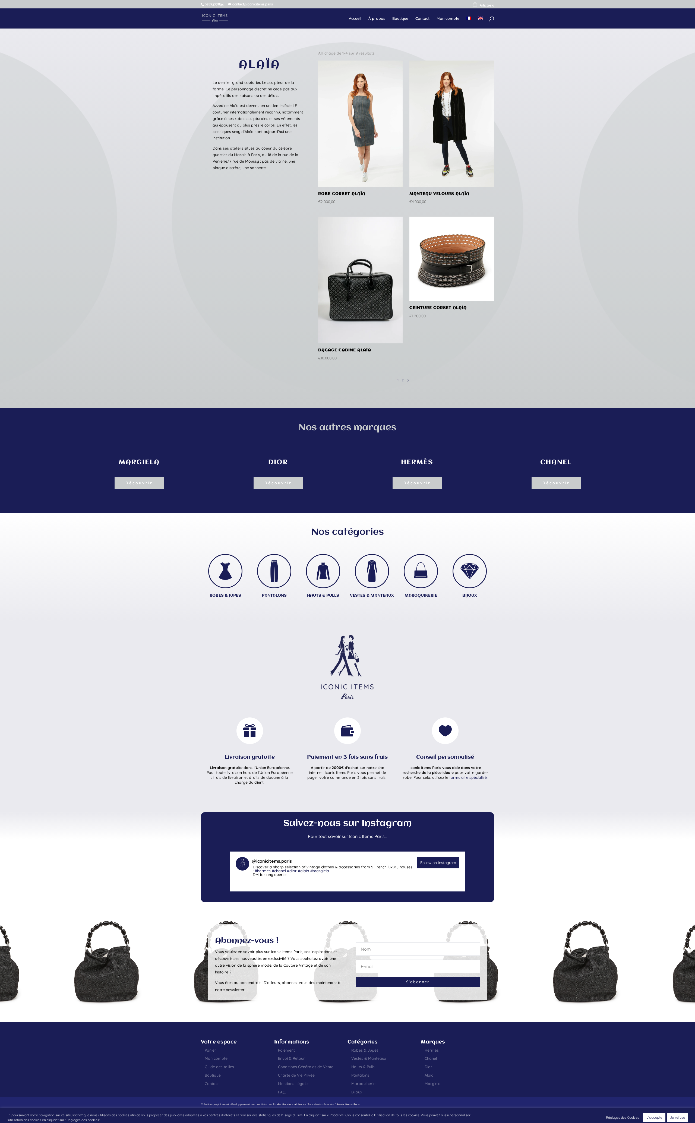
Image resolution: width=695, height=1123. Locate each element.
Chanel (431, 1058)
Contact (422, 19)
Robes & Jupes (364, 1050)
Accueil (355, 19)
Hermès (432, 1050)
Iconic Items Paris (348, 1104)
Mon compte (448, 19)
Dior (428, 1066)
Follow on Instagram (438, 862)
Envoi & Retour (291, 1058)
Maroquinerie (363, 1083)
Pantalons (360, 1075)
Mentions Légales (293, 1083)
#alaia (303, 870)
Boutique (400, 19)
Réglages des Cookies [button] (622, 1117)
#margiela (319, 870)
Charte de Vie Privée (296, 1075)
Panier (210, 1050)
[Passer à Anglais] (480, 23)
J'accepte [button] (654, 1117)
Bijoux (356, 1092)
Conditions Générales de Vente (305, 1066)
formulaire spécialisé (468, 777)
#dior (292, 870)
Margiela (433, 1083)
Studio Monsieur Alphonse (289, 1104)
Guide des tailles (219, 1066)
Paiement (286, 1050)
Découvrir (139, 482)
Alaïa (429, 1075)
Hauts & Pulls (363, 1066)
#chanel (279, 870)
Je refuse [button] (677, 1117)
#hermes (263, 870)
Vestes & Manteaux (368, 1058)
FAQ (282, 1092)
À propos (376, 19)
